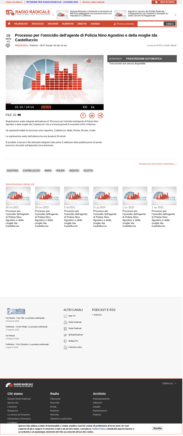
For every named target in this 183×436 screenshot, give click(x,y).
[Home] (28, 15)
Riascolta (54, 403)
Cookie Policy (98, 429)
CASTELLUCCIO (31, 170)
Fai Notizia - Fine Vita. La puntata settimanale (25, 318)
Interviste (54, 414)
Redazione (12, 411)
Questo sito (12, 403)
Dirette (53, 407)
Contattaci (12, 422)
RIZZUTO (74, 170)
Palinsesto (55, 399)
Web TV (72, 316)
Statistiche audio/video (61, 419)
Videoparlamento (101, 399)
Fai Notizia (10, 336)
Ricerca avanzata (125, 24)
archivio (53, 24)
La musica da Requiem (18, 414)
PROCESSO (21, 45)
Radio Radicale (75, 322)
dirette (82, 24)
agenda (95, 24)
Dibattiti (96, 407)
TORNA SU (167, 383)
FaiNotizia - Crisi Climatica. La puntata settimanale (27, 344)
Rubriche (98, 315)
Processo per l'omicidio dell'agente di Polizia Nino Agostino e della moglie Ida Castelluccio (17, 218)
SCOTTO (88, 170)
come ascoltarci (14, 2)
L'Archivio (12, 407)
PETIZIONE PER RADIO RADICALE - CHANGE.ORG (52, 2)
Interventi (115, 59)
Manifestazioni (100, 411)
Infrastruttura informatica (19, 419)
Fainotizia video (75, 347)
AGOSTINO (12, 170)
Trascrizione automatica (144, 58)
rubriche (68, 24)
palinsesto (21, 24)
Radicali (97, 414)
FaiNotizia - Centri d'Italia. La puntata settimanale (27, 327)
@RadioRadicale (76, 335)
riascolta (38, 24)
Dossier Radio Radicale (19, 399)
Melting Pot (73, 341)
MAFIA (48, 170)
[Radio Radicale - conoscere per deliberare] (19, 387)
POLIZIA (60, 170)
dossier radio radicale (93, 2)
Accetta (157, 428)
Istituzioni (97, 403)
